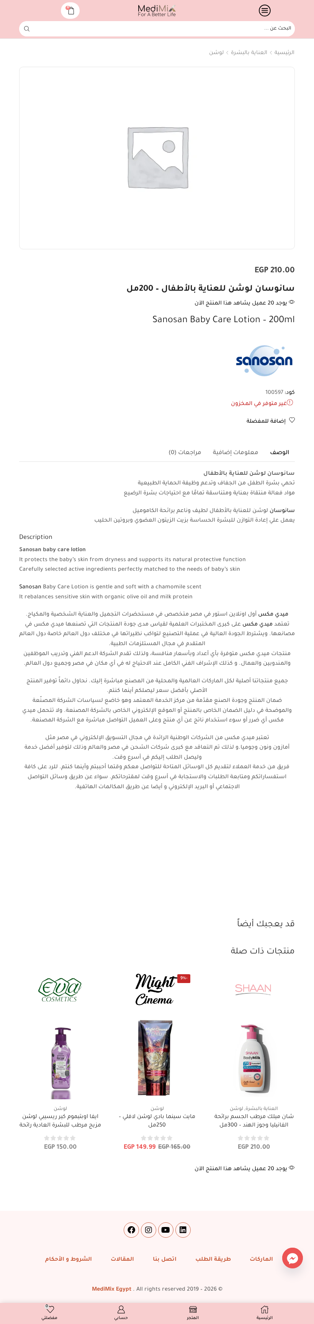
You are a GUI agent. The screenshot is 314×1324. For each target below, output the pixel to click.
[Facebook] (131, 1230)
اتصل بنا (165, 1260)
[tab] (279, 453)
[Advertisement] (157, 861)
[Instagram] (148, 1230)
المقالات (122, 1260)
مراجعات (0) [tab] (184, 453)
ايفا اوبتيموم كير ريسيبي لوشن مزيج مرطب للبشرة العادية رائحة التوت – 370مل (60, 1125)
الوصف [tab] (279, 453)
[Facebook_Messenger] (292, 1258)
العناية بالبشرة (249, 53)
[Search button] (26, 28)
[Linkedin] (183, 1230)
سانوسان (282, 511)
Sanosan (30, 588)
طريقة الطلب (213, 1260)
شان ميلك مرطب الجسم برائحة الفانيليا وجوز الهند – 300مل (254, 1121)
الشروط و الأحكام (68, 1260)
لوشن (216, 53)
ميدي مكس (273, 615)
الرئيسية (284, 53)
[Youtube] (165, 1230)
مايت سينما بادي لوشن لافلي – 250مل (157, 1121)
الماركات (261, 1260)
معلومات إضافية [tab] (235, 453)
